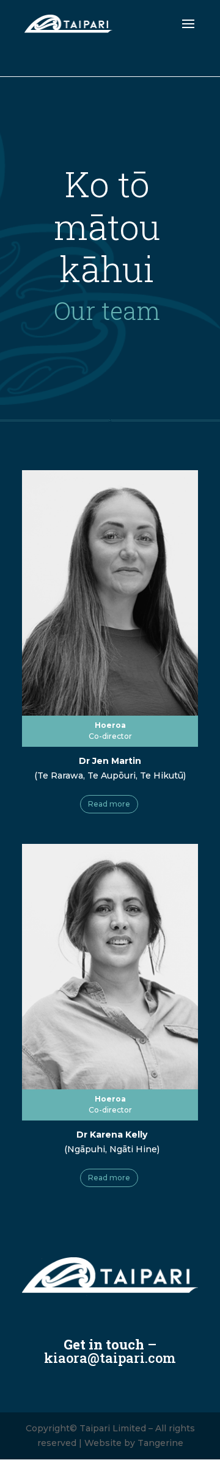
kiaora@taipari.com (110, 1358)
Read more (109, 803)
